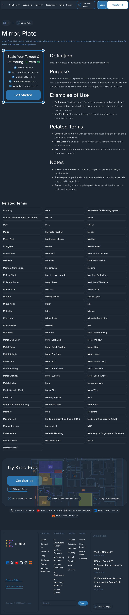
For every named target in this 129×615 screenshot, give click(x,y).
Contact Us (44, 546)
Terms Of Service (14, 586)
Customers (27, 4)
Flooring (71, 539)
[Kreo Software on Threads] (26, 563)
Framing (71, 552)
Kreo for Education (45, 570)
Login (102, 4)
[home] (3, 4)
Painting (71, 561)
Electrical (72, 548)
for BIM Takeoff (57, 591)
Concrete (72, 544)
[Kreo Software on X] (12, 563)
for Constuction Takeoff (59, 542)
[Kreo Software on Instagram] (21, 563)
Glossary (83, 558)
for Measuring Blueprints (58, 582)
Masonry (71, 569)
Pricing (69, 4)
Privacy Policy (13, 580)
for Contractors (59, 574)
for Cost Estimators (58, 566)
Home (43, 539)
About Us (45, 551)
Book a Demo (82, 553)
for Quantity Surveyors (59, 559)
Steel (70, 565)
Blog (62, 4)
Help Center (82, 546)
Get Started (117, 4)
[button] (14, 5)
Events (82, 539)
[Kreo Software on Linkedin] (8, 563)
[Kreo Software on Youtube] (17, 563)
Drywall (71, 556)
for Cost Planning (58, 552)
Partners (44, 564)
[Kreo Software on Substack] (30, 563)
